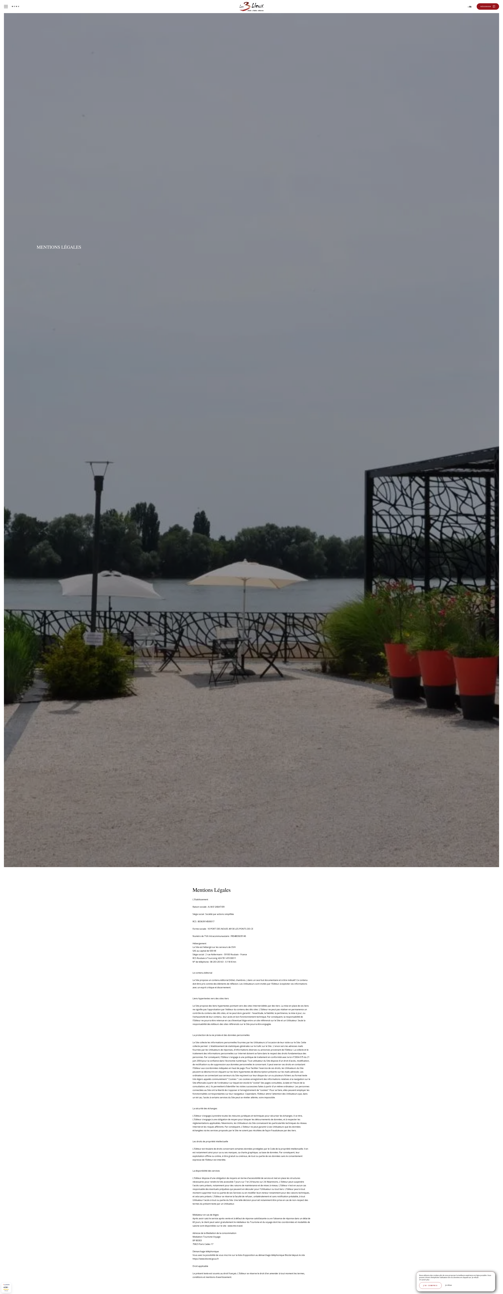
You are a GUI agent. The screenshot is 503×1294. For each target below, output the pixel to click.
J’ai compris (430, 1285)
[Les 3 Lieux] (251, 6)
